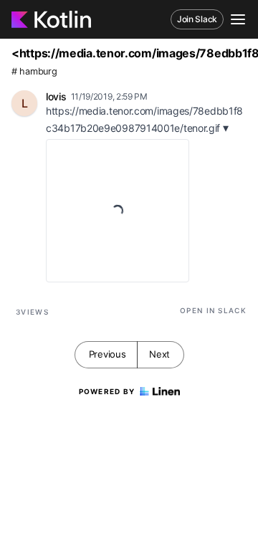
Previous (107, 354)
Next (159, 354)
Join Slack (197, 19)
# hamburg (34, 71)
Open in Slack (213, 310)
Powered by (107, 391)
